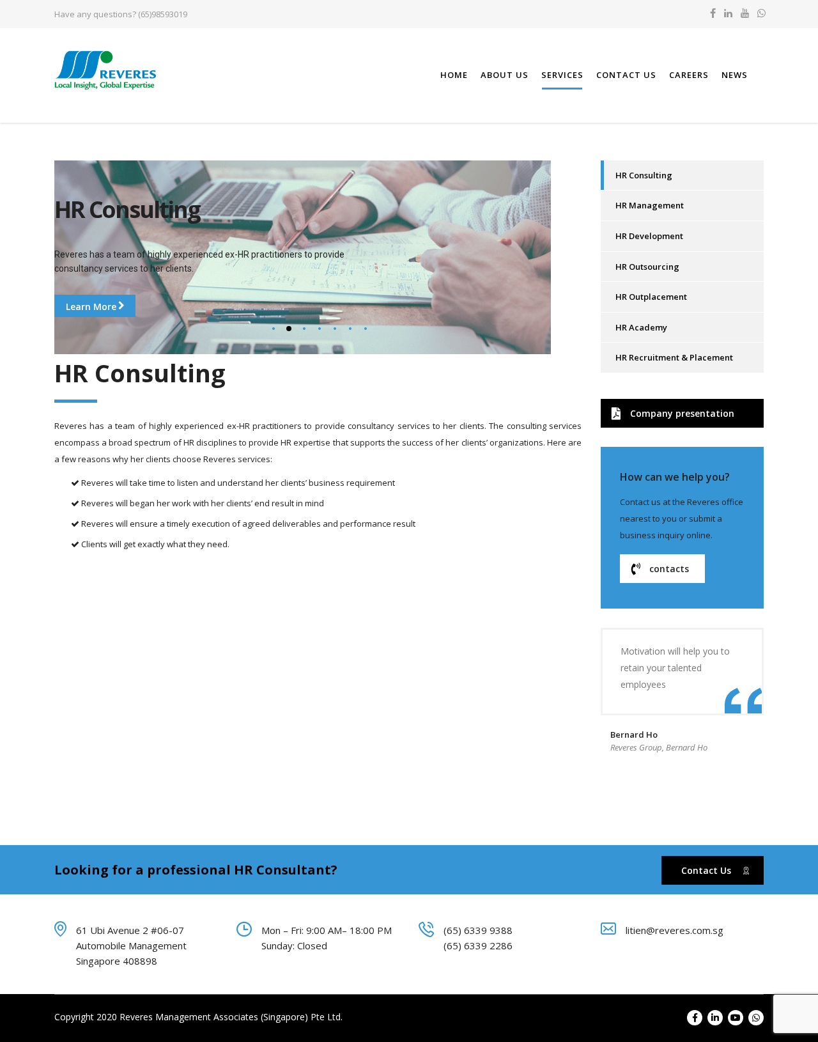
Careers (689, 75)
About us (505, 75)
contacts (669, 569)
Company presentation (682, 413)
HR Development (649, 236)
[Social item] (713, 14)
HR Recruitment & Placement (674, 357)
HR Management (649, 205)
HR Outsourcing (647, 266)
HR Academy (641, 327)
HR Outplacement (651, 296)
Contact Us (626, 75)
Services (562, 75)
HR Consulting (643, 175)
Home (454, 75)
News (735, 75)
